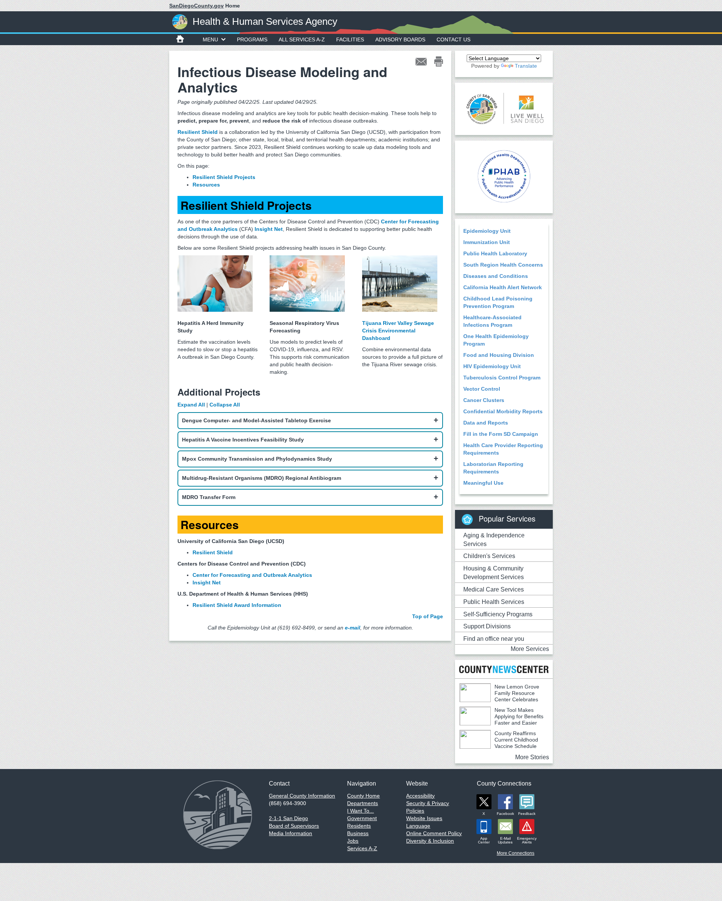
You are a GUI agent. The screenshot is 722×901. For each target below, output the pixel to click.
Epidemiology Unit (487, 231)
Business (358, 833)
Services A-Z (362, 848)
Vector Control (481, 389)
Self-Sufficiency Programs (497, 614)
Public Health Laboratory (495, 253)
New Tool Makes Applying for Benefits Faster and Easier (518, 716)
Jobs (352, 841)
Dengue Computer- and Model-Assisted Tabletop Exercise (256, 420)
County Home (363, 796)
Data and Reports (485, 423)
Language (418, 826)
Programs (252, 39)
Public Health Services (493, 602)
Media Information (290, 833)
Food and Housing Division (498, 355)
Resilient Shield (197, 132)
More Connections (515, 853)
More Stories (532, 757)
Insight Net (207, 582)
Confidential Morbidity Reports (503, 411)
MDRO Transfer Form (208, 497)
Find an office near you (493, 639)
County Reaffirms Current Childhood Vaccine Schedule (516, 739)
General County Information (302, 796)
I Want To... (360, 811)
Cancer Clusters (483, 400)
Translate (526, 66)
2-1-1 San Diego (288, 818)
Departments (362, 803)
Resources (206, 185)
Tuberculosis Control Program (501, 378)
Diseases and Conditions (495, 276)
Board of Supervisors (294, 826)
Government (362, 818)
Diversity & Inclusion (430, 841)
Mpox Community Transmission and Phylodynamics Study (257, 459)
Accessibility (420, 796)
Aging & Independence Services (494, 539)
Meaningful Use (483, 483)
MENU (210, 39)
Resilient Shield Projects (224, 177)
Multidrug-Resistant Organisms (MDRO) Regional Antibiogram (261, 478)
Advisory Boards (400, 39)
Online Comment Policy (434, 833)
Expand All (191, 405)
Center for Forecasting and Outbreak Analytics (252, 575)
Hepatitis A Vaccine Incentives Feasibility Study (243, 440)
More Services (530, 649)
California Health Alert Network (502, 287)
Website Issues (424, 818)
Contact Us (453, 39)
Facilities (350, 39)
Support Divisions (487, 626)
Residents (359, 826)
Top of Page (427, 616)
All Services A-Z (302, 39)
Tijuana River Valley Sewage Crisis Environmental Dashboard (398, 330)
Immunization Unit (486, 242)
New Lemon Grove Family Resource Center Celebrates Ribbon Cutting (499, 696)
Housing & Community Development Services (493, 572)
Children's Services (489, 556)
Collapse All (224, 405)
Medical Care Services (493, 589)
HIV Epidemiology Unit (492, 366)
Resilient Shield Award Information (237, 605)
